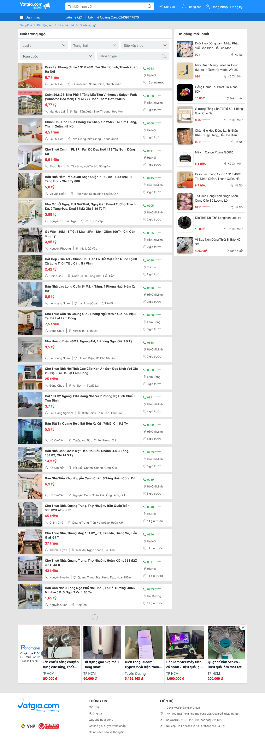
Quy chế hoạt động (101, 719)
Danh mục (33, 17)
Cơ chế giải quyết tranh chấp (107, 726)
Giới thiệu (95, 707)
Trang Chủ (26, 25)
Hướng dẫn (96, 713)
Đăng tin (169, 6)
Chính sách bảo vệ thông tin (106, 732)
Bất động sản (45, 25)
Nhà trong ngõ (88, 25)
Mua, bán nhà (66, 25)
